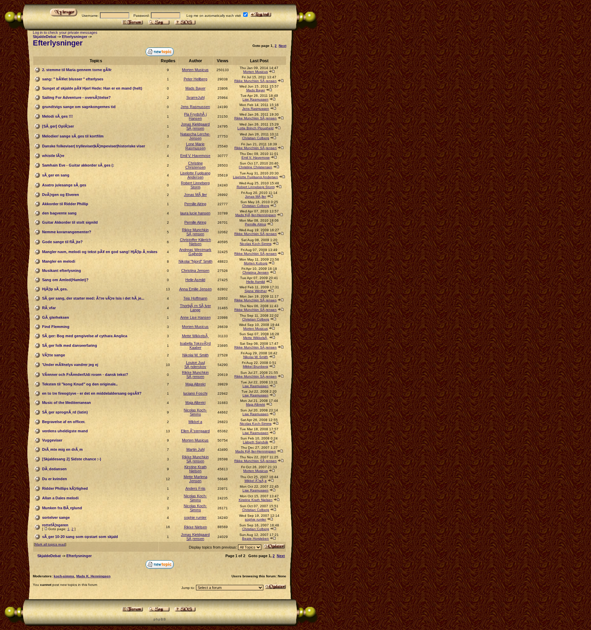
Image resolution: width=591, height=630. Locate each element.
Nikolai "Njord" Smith (195, 261)
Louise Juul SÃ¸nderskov (195, 364)
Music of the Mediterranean (66, 403)
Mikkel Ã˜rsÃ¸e (256, 481)
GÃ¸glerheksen (55, 317)
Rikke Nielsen (195, 527)
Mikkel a (195, 422)
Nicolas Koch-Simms (256, 244)
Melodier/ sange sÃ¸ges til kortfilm (73, 136)
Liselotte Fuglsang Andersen (195, 175)
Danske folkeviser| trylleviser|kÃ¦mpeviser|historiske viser (93, 146)
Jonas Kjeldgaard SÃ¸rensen (195, 126)
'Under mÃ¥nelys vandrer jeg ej (70, 365)
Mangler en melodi (58, 261)
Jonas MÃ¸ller (195, 195)
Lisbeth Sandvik (255, 442)
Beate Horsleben (255, 538)
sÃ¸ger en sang (55, 175)
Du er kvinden (54, 479)
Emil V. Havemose (195, 156)
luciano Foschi (195, 393)
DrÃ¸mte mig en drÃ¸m (62, 449)
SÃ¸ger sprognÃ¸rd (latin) (65, 412)
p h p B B (160, 619)
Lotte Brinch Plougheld (255, 128)
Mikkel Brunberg (255, 366)
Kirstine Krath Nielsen (195, 469)
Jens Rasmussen (195, 107)
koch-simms (64, 576)
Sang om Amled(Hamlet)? (65, 280)
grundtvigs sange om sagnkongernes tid (79, 107)
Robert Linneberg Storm (195, 185)
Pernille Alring (195, 204)
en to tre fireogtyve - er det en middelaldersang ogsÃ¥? (92, 393)
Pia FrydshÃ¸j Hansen (195, 116)
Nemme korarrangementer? (66, 232)
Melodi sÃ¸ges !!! (57, 116)
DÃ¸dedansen (54, 469)
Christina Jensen (195, 270)
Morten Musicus (195, 70)
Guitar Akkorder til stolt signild (70, 222)
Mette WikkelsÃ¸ (195, 336)
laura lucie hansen (195, 213)
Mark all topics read (50, 544)
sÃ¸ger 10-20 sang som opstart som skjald (80, 537)
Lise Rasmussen (255, 99)
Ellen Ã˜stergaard (195, 431)
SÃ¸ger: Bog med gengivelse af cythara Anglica (84, 336)
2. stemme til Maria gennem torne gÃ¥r (76, 70)
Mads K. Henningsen (93, 576)
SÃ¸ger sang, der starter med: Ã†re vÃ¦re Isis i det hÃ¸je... (93, 298)
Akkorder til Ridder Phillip (65, 204)
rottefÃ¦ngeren (55, 525)
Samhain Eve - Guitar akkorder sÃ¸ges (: (78, 165)
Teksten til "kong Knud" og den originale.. (80, 384)
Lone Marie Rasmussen (195, 146)
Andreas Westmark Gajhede (195, 252)
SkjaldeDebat (44, 37)
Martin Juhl (195, 449)
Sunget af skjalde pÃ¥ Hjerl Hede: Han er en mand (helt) (92, 88)
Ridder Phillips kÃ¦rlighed (65, 488)
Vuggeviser (52, 440)
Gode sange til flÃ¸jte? (62, 242)
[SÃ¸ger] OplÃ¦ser (58, 126)
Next (282, 46)
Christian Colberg (255, 138)
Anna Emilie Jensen (195, 289)
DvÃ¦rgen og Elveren (60, 195)
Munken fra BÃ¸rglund (62, 508)
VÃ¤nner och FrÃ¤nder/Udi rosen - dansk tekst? (85, 374)
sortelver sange (56, 517)
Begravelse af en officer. (63, 422)
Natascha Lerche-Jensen (195, 136)
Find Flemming (55, 327)
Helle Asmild (195, 280)
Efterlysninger (74, 37)
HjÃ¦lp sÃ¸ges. (55, 289)
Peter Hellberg (195, 79)
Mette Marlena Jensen (195, 479)
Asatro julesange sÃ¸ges (64, 185)
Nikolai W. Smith (195, 355)
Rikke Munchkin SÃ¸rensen (255, 81)
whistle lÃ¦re (53, 156)
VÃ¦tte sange (53, 355)
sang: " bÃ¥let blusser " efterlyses (72, 79)
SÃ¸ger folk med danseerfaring (69, 345)
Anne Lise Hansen (195, 317)
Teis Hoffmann (195, 298)
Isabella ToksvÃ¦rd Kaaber (195, 345)
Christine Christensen (195, 165)
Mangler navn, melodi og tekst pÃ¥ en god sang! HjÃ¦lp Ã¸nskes (99, 252)
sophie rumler (195, 517)
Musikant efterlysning (61, 270)
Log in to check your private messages (65, 32)
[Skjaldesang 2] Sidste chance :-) (71, 459)
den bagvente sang (59, 213)
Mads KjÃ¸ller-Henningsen (255, 215)
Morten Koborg (255, 263)
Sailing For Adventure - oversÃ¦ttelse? (76, 97)
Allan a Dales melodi (60, 498)
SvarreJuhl (195, 97)
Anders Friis (195, 488)
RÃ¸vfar (49, 308)
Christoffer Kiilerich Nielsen (195, 242)
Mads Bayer (195, 88)
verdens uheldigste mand (65, 431)
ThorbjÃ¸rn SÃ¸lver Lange (195, 308)
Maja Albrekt (195, 384)
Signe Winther (256, 291)
